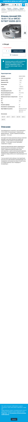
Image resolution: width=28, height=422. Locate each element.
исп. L (23, 116)
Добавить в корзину (18, 51)
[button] (13, 37)
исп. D (3, 119)
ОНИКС (3, 8)
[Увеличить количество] (9, 51)
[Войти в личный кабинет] (18, 5)
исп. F (8, 116)
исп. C (13, 116)
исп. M (18, 116)
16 (20, 82)
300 (20, 80)
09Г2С (21, 86)
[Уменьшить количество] (4, 51)
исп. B (3, 116)
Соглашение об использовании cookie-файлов (13, 413)
